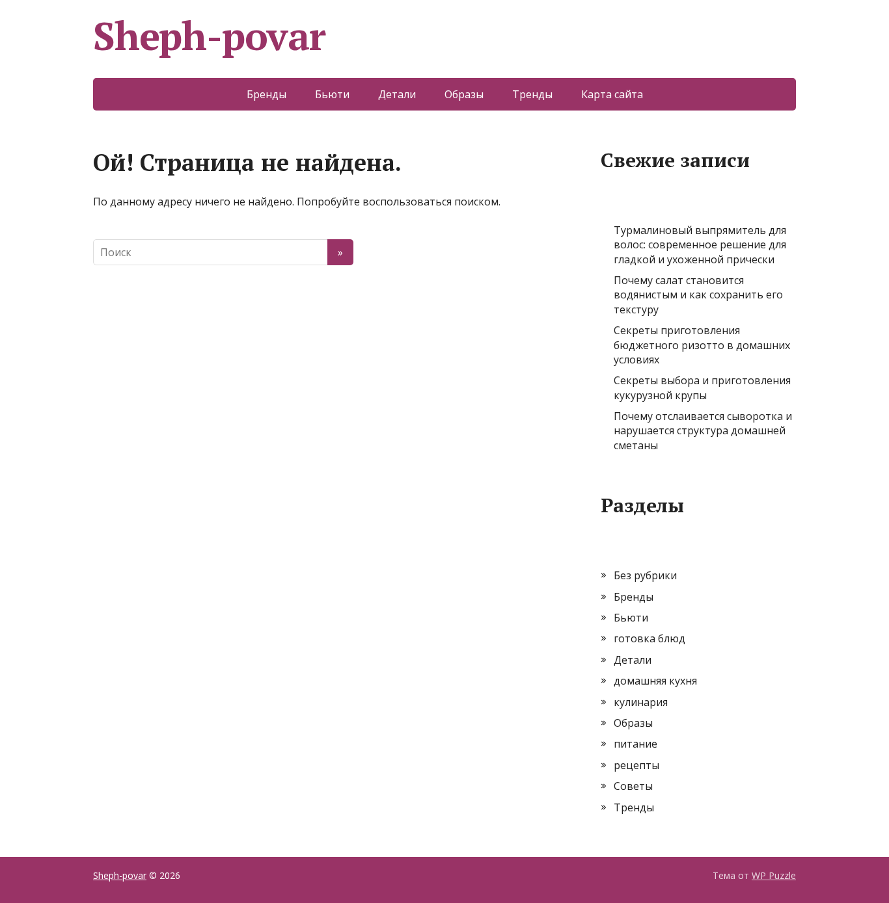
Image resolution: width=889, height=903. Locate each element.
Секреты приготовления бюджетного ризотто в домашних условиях (702, 345)
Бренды (266, 94)
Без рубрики (645, 575)
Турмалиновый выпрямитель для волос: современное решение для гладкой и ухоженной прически (700, 245)
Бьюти (332, 94)
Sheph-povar (209, 36)
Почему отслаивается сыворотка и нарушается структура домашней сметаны (703, 430)
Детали (397, 94)
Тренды (532, 94)
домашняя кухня (655, 681)
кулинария (641, 702)
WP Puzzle (774, 875)
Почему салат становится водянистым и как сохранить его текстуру (698, 295)
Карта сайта (612, 94)
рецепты (636, 765)
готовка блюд (649, 638)
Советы (633, 786)
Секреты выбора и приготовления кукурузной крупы (702, 387)
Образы (464, 94)
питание (635, 744)
